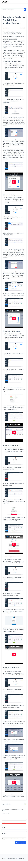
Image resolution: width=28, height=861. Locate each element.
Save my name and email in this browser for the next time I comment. (13, 839)
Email (3, 827)
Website (4, 833)
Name (4, 822)
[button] (26, 2)
